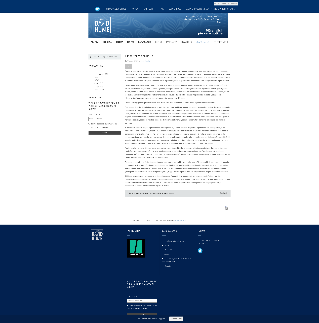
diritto (151, 193)
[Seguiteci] (97, 8)
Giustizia (157, 193)
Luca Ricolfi (145, 61)
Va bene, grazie (176, 319)
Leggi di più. (162, 319)
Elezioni (96, 77)
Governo (165, 193)
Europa (96, 87)
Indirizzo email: (94, 115)
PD (94, 80)
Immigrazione (98, 74)
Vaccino (96, 90)
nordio (171, 193)
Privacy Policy (180, 220)
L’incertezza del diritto (139, 56)
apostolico (144, 193)
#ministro (135, 193)
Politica (128, 66)
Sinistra (96, 83)
